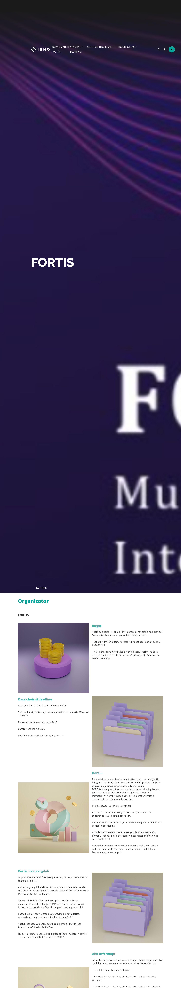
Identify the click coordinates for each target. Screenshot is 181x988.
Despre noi (76, 52)
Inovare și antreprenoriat (66, 47)
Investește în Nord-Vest (99, 47)
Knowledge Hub (126, 47)
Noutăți (56, 52)
